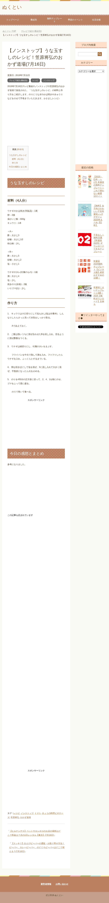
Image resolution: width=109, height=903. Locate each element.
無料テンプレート (54, 19)
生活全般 (96, 20)
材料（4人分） (18, 159)
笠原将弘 (15, 817)
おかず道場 (25, 817)
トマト (38, 813)
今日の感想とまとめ (18, 167)
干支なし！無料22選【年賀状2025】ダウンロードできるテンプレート (98, 243)
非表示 (20, 149)
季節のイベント (75, 20)
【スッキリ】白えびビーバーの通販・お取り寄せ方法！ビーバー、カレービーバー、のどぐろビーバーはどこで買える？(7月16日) (36, 847)
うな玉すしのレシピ (18, 155)
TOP (11, 31)
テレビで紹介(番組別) (18, 80)
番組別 (33, 20)
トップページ (12, 20)
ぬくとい (12, 7)
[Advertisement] (36, 123)
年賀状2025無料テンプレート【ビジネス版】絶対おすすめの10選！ (98, 269)
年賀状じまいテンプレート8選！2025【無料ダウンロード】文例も (98, 295)
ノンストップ (48, 80)
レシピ (35, 80)
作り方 (15, 163)
